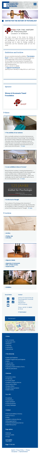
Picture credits (10, 435)
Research (8, 343)
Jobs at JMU (9, 363)
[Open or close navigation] (35, 4)
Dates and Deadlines (12, 357)
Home (8, 336)
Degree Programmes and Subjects (15, 359)
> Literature (8, 237)
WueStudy (9, 398)
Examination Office (11, 384)
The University (10, 340)
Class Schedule (10, 401)
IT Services (9, 379)
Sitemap (8, 433)
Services (8, 373)
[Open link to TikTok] (12, 298)
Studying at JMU (10, 342)
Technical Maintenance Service (14, 423)
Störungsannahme (11, 421)
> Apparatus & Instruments (12, 263)
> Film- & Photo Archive (11, 265)
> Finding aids (9, 236)
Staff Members (10, 365)
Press (7, 417)
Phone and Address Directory (14, 413)
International (9, 349)
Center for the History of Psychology (21, 21)
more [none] (23, 146)
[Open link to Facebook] (12, 302)
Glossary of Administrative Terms (15, 366)
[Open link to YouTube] (7, 305)
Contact (8, 410)
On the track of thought (12, 199)
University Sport (10, 380)
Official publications (11, 368)
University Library (11, 377)
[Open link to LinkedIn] (7, 302)
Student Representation (12, 388)
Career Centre (10, 389)
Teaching (8, 345)
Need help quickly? (11, 424)
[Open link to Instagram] (7, 298)
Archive (8, 213)
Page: (7, 444)
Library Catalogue (11, 405)
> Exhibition (8, 287)
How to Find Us (10, 415)
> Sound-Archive (9, 266)
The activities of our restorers (14, 132)
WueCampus (9, 400)
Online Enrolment (11, 403)
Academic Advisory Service (13, 382)
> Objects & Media (10, 260)
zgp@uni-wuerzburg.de (13, 67)
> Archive (7, 233)
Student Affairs (10, 386)
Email (21, 309)
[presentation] (20, 129)
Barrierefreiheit (23, 451)
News (7, 113)
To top (8, 436)
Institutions (9, 347)
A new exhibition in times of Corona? (16, 167)
